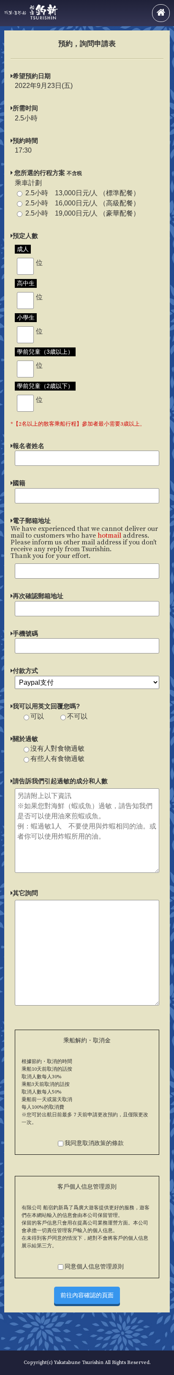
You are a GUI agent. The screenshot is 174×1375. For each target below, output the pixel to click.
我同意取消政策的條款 (94, 1143)
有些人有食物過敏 (57, 758)
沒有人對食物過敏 (57, 748)
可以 (37, 716)
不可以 (77, 716)
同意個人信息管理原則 (94, 1267)
